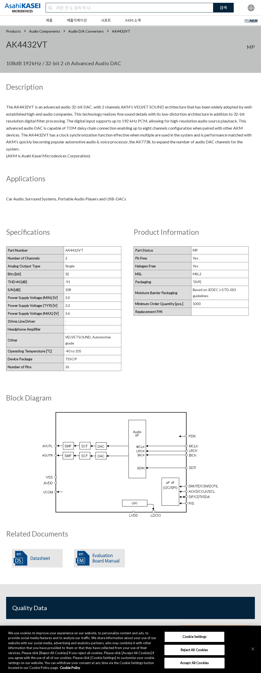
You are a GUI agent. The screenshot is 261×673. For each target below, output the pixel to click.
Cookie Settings (194, 637)
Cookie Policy (70, 668)
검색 (223, 7)
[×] (252, 648)
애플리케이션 (77, 20)
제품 (49, 20)
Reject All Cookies (194, 650)
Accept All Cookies (194, 663)
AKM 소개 (133, 20)
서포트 (106, 20)
